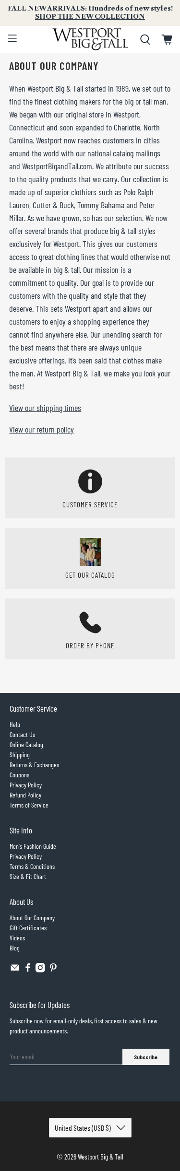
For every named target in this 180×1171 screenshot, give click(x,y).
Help (15, 724)
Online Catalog (26, 744)
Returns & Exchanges (34, 765)
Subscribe (145, 1057)
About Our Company (32, 917)
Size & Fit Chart (28, 876)
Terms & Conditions (32, 866)
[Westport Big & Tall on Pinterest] (53, 970)
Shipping (20, 754)
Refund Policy (25, 795)
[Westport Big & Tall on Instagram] (40, 970)
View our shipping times (45, 407)
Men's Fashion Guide (33, 846)
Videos (17, 938)
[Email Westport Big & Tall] (15, 970)
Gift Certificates (28, 928)
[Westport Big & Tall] (90, 39)
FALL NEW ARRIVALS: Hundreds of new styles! (90, 12)
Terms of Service (29, 805)
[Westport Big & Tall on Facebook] (28, 970)
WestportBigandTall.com (57, 166)
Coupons (19, 775)
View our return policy (41, 429)
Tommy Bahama (100, 204)
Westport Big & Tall (100, 1156)
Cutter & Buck (53, 204)
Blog (15, 948)
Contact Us (22, 734)
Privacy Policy (26, 785)
